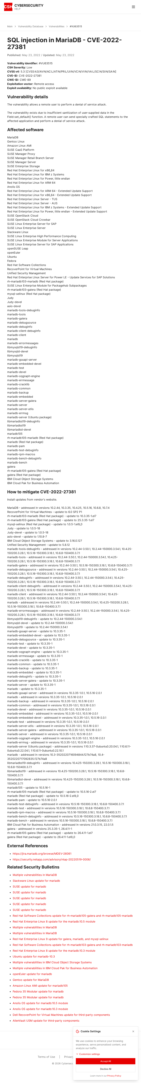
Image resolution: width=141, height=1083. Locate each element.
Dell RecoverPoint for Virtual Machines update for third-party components (61, 1014)
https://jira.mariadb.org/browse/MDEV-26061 (42, 853)
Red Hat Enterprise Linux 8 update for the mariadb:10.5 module (54, 921)
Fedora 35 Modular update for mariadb (38, 991)
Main (10, 26)
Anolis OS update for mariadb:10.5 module (40, 1003)
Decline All (105, 1069)
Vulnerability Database (30, 26)
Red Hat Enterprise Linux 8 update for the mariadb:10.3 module (54, 950)
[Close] (133, 1031)
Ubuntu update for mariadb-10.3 (34, 956)
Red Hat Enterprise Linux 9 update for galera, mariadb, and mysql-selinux (61, 939)
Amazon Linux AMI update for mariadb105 (40, 985)
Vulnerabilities (56, 26)
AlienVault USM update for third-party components (46, 1020)
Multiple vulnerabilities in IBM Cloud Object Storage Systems (52, 962)
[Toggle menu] (133, 6)
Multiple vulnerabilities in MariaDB (35, 875)
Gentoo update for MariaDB (31, 979)
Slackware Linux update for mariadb (36, 880)
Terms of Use (46, 1056)
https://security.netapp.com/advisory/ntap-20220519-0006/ (52, 859)
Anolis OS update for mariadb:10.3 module (40, 1009)
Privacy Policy (114, 1075)
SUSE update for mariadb (29, 886)
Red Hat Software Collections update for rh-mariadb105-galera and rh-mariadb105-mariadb (73, 915)
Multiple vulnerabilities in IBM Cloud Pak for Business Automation (55, 968)
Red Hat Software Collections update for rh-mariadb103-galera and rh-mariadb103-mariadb (73, 945)
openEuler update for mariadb (32, 974)
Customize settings (89, 1054)
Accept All (105, 1061)
